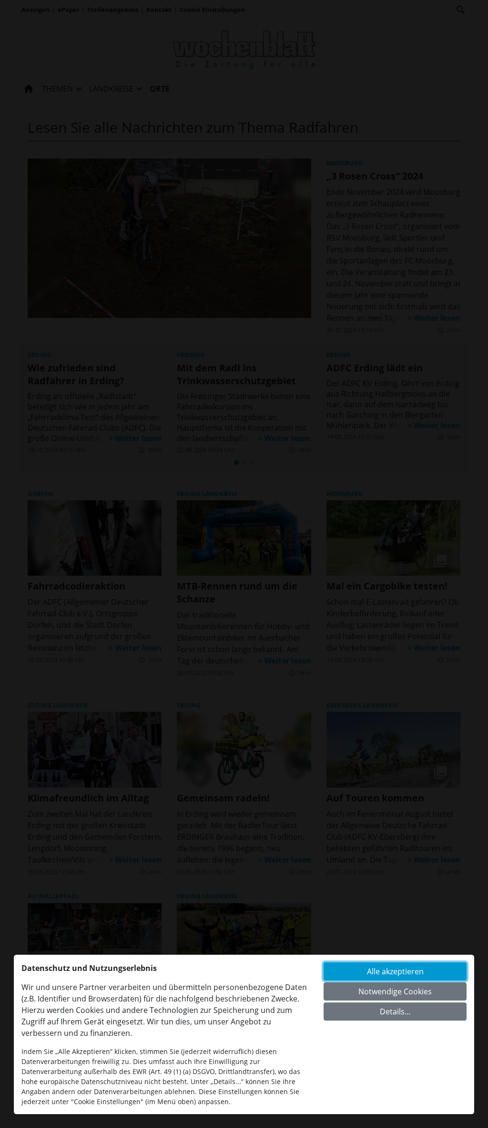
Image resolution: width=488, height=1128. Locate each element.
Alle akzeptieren (395, 971)
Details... (395, 1011)
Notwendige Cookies (395, 991)
